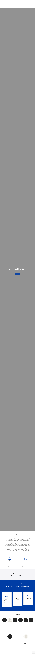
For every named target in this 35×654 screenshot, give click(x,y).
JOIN (17, 274)
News (8, 6)
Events (6, 6)
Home (3, 6)
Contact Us (20, 6)
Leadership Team (11, 6)
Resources (16, 6)
